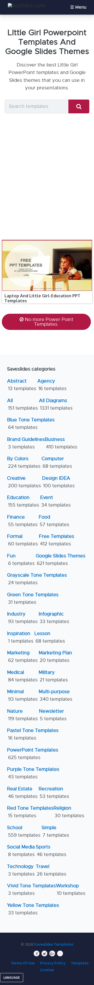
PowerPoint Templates (32, 753)
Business (61, 443)
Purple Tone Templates (33, 773)
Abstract (21, 384)
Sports (51, 850)
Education (23, 501)
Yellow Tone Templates (33, 909)
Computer (57, 462)
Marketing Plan (55, 656)
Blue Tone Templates (31, 423)
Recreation (54, 792)
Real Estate (22, 792)
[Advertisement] (47, 176)
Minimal (22, 695)
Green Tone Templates (32, 598)
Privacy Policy (53, 962)
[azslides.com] (26, 5)
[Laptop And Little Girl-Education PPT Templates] (47, 240)
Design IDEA (58, 482)
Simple (55, 831)
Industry (22, 617)
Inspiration (20, 637)
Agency (52, 384)
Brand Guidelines (26, 443)
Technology (21, 870)
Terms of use (23, 962)
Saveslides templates (53, 944)
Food (54, 520)
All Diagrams (56, 404)
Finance (22, 520)
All (22, 404)
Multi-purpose (55, 695)
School (23, 831)
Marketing (22, 656)
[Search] (78, 106)
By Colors (23, 462)
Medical (22, 676)
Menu (80, 7)
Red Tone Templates (30, 811)
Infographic (54, 617)
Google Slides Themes (60, 559)
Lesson (49, 637)
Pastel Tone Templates (32, 734)
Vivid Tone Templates (31, 889)
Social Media (21, 850)
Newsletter (53, 715)
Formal (22, 540)
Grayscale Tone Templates (37, 579)
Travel (51, 870)
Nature (22, 715)
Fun (21, 559)
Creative (24, 482)
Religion (69, 811)
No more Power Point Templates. (49, 322)
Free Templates (56, 540)
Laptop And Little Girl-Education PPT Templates (42, 298)
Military (53, 676)
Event (55, 501)
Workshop (70, 889)
